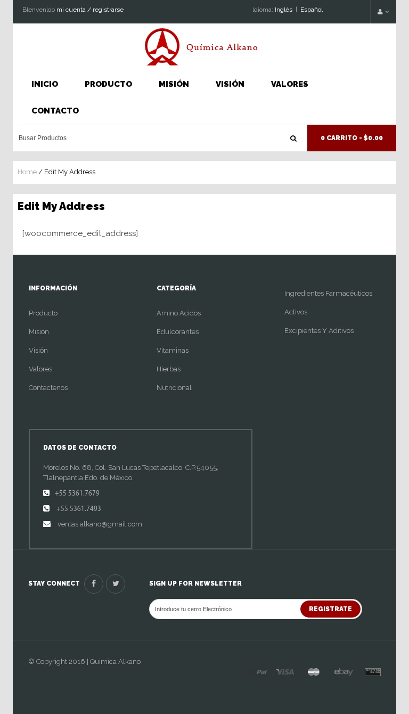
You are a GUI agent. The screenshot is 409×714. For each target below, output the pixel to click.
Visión (230, 84)
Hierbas (169, 369)
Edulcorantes (178, 332)
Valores (289, 84)
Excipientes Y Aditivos (319, 331)
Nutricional (174, 388)
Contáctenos (48, 388)
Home (27, 172)
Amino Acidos (179, 313)
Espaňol (311, 9)
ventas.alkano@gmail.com (99, 524)
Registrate (330, 609)
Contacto (55, 111)
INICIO (44, 84)
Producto (108, 84)
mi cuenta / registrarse (90, 9)
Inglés (283, 9)
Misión (174, 84)
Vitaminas (173, 350)
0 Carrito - (352, 138)
